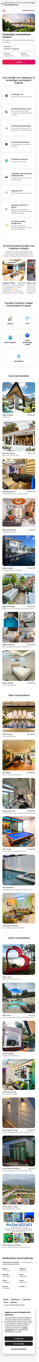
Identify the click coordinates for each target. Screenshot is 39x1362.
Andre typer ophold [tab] (28, 1262)
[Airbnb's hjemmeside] (3, 10)
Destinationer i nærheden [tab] (10, 1262)
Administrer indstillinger (18, 1349)
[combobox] (19, 49)
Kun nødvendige (18, 1344)
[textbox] (10, 56)
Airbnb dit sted (28, 10)
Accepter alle (18, 1338)
